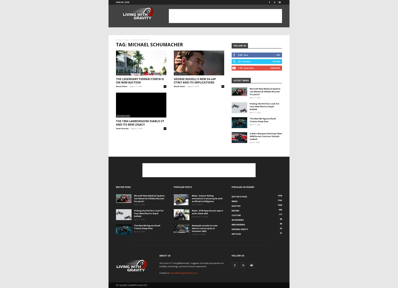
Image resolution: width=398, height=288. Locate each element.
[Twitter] (274, 2)
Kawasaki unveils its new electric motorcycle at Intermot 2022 (205, 228)
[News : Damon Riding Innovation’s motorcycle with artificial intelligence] (181, 199)
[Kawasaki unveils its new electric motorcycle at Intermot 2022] (181, 228)
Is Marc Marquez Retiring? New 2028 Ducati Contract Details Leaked (266, 136)
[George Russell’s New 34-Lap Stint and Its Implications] (199, 63)
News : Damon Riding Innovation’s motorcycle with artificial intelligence (207, 198)
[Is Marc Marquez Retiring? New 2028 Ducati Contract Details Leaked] (239, 137)
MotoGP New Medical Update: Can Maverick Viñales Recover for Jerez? (265, 91)
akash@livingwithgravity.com (183, 273)
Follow (276, 61)
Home (118, 40)
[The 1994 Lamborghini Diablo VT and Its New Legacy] (141, 105)
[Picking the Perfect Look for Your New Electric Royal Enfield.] (239, 107)
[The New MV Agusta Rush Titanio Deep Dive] (239, 122)
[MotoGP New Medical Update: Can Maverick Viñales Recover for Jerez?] (239, 91)
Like (278, 55)
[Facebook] (269, 2)
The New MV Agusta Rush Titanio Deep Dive (263, 120)
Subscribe (275, 68)
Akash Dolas (121, 86)
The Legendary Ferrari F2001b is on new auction (140, 80)
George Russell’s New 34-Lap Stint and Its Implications (195, 80)
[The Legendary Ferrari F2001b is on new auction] (141, 63)
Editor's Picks (123, 74)
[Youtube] (279, 2)
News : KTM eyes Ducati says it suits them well (207, 212)
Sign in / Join (122, 2)
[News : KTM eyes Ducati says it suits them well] (181, 214)
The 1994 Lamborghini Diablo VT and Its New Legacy (140, 122)
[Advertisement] (225, 16)
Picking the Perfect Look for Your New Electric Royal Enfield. (264, 106)
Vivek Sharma (122, 128)
